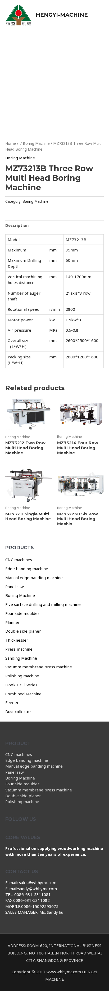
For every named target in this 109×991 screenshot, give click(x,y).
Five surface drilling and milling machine (43, 604)
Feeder (12, 702)
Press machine (19, 649)
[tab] (54, 225)
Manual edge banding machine (34, 577)
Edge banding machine (26, 568)
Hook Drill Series (21, 684)
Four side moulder (22, 613)
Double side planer (23, 631)
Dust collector (18, 711)
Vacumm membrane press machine (38, 666)
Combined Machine (23, 693)
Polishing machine (22, 675)
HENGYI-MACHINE (62, 15)
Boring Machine (20, 595)
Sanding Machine (21, 658)
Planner (12, 622)
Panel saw (14, 586)
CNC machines (18, 559)
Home (10, 143)
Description (17, 225)
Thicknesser (16, 640)
